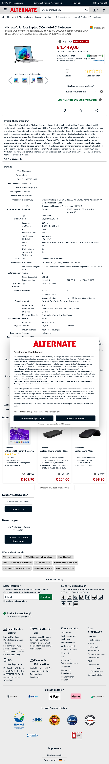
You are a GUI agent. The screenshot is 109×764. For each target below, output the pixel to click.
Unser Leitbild (94, 657)
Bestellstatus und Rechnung (68, 637)
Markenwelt (93, 647)
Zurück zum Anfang (54, 579)
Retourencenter (68, 642)
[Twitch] (75, 603)
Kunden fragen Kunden (67, 678)
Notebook (11, 17)
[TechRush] (63, 603)
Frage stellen (18, 509)
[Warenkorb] (104, 10)
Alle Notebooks (26, 17)
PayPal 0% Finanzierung (12, 3)
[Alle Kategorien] (5, 10)
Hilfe (95, 3)
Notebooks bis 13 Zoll (65, 568)
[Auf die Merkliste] (64, 110)
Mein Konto (66, 632)
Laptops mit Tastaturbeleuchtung (17, 568)
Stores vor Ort (94, 650)
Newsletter (77, 3)
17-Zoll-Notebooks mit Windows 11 (39, 557)
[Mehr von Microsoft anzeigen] (97, 31)
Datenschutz (21, 601)
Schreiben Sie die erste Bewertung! (18, 539)
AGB (90, 661)
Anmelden (45, 597)
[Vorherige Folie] (32, 487)
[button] (10, 80)
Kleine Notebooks (43, 563)
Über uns (92, 636)
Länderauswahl (54, 755)
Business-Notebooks (44, 17)
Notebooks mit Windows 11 (65, 563)
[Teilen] (96, 110)
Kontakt (103, 3)
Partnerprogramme (96, 654)
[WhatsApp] (100, 597)
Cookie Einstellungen (97, 669)
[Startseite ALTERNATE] (23, 9)
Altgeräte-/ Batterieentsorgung (69, 661)
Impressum (54, 748)
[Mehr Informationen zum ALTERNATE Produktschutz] (101, 92)
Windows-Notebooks (12, 557)
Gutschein (65, 666)
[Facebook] (63, 597)
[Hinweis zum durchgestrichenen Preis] (60, 42)
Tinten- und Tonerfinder (66, 671)
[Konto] (96, 10)
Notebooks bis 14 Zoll (43, 568)
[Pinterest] (94, 597)
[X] (87, 597)
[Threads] (75, 597)
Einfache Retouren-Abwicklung (48, 3)
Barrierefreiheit (95, 675)
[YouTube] (69, 603)
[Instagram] (69, 597)
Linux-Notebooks (65, 557)
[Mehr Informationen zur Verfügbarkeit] (100, 100)
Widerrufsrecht (68, 646)
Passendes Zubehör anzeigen (54, 487)
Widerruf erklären (69, 649)
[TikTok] (81, 597)
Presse (91, 643)
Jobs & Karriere (94, 640)
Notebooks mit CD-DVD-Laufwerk (17, 563)
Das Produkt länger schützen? (80, 86)
